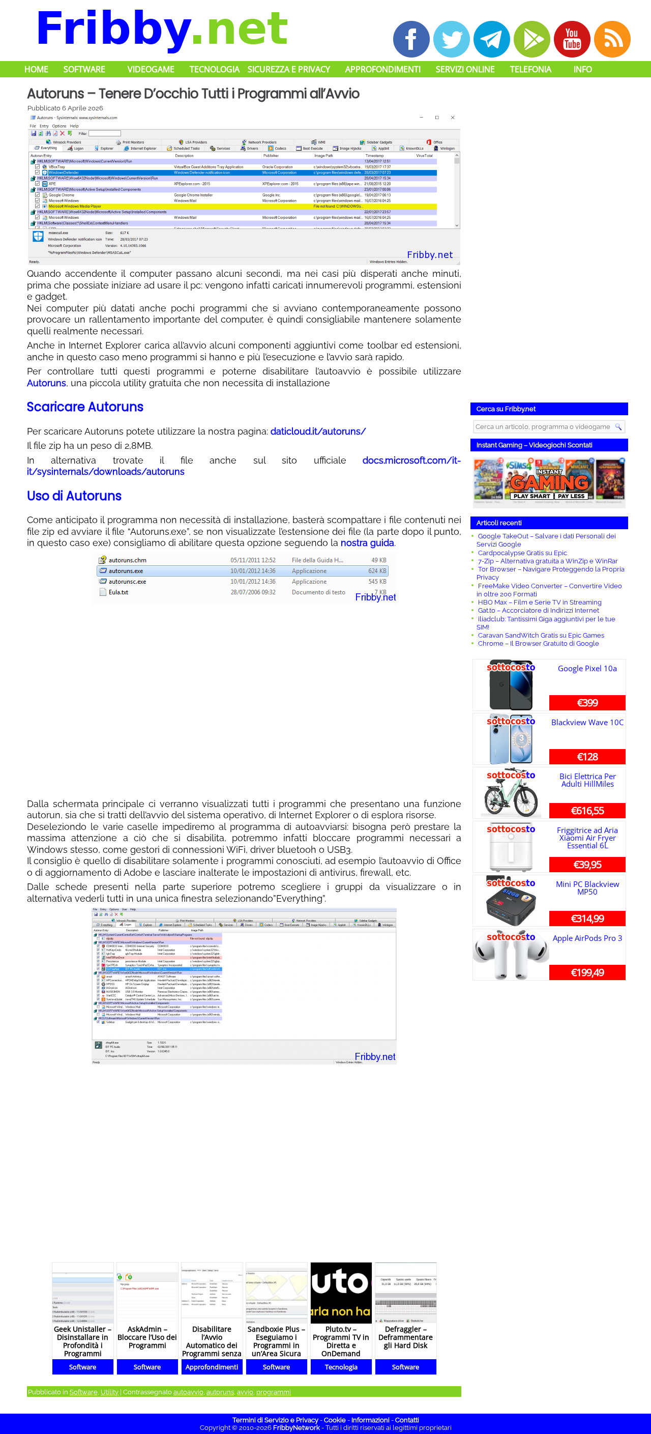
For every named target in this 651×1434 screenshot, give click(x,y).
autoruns (220, 1392)
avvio (245, 1392)
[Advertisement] (244, 701)
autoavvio (188, 1392)
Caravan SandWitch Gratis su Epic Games (541, 635)
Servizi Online (465, 69)
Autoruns (46, 383)
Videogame (151, 69)
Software (84, 69)
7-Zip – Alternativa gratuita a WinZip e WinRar (548, 561)
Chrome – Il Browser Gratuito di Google (538, 643)
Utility (110, 1392)
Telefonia (530, 69)
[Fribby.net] (162, 30)
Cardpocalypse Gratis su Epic (522, 553)
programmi (273, 1392)
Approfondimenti (383, 69)
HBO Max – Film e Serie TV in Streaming (540, 602)
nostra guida (367, 542)
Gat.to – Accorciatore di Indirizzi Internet (538, 610)
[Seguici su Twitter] (451, 39)
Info (583, 69)
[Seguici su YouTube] (572, 39)
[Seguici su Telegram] (492, 39)
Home (36, 69)
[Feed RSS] (612, 39)
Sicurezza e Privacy (289, 69)
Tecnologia (215, 69)
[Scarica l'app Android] (532, 39)
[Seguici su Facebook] (411, 39)
